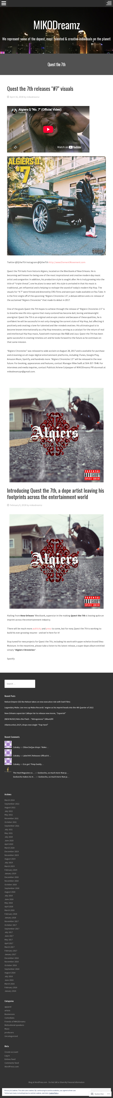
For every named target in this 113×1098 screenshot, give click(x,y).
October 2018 (11, 884)
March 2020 (9, 847)
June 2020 (9, 840)
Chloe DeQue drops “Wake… (36, 747)
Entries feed (10, 1059)
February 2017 (11, 950)
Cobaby (16, 747)
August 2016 (10, 972)
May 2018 (9, 902)
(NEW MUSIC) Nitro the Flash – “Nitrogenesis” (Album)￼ (29, 719)
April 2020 (9, 844)
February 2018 (11, 914)
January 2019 (10, 873)
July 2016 (9, 976)
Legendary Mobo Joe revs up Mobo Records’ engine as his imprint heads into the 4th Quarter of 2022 (49, 707)
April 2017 (9, 943)
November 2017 (12, 921)
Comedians (9, 1018)
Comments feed (12, 1063)
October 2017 (11, 925)
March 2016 (9, 983)
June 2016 (9, 980)
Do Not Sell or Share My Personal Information (66, 1082)
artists (7, 1010)
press (48, 628)
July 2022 (9, 811)
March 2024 (9, 800)
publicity (37, 628)
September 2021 (12, 825)
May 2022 (9, 814)
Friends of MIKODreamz (15, 1021)
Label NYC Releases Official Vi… (37, 755)
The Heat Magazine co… (24, 772)
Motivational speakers (14, 1025)
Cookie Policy (54, 1093)
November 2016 (12, 961)
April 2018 (9, 906)
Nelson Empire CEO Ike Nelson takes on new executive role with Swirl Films (37, 701)
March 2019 (9, 866)
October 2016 (11, 965)
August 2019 (10, 858)
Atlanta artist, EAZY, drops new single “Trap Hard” (26, 724)
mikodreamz (33, 96)
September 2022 (12, 803)
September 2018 (12, 888)
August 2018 (10, 892)
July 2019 (9, 862)
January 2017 (10, 954)
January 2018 (10, 917)
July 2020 (9, 836)
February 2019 (11, 870)
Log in (7, 1055)
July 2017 (9, 932)
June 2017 (9, 936)
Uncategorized (11, 1036)
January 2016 (10, 991)
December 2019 (12, 851)
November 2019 (12, 855)
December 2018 (12, 877)
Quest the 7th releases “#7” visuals (40, 88)
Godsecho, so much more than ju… (53, 772)
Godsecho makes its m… (24, 776)
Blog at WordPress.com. (38, 1082)
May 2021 (9, 833)
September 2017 (12, 928)
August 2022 (10, 807)
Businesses (10, 1014)
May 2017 (9, 939)
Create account (11, 1052)
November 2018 (12, 880)
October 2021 (11, 822)
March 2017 (9, 947)
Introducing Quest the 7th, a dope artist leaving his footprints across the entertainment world (55, 493)
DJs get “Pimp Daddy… (33, 764)
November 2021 (12, 818)
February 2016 (11, 987)
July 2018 (9, 895)
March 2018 (9, 910)
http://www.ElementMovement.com (67, 262)
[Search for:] (20, 683)
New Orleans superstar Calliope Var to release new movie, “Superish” (35, 713)
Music (7, 1028)
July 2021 (9, 829)
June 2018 (9, 899)
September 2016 (12, 969)
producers (9, 1032)
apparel (8, 1006)
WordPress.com (12, 1066)
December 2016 (12, 958)
